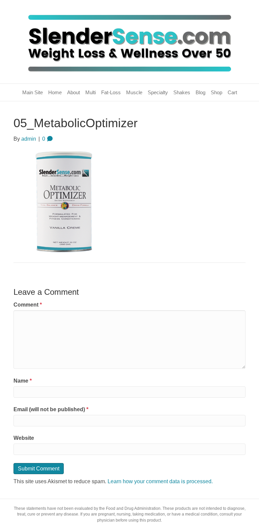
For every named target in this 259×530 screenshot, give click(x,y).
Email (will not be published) (50, 409)
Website (23, 438)
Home (55, 92)
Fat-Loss (111, 92)
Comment (27, 305)
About (73, 92)
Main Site (32, 92)
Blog (200, 92)
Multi (90, 92)
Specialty (158, 92)
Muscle (134, 92)
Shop (216, 92)
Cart (232, 92)
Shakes (181, 92)
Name (22, 381)
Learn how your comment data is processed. (160, 481)
